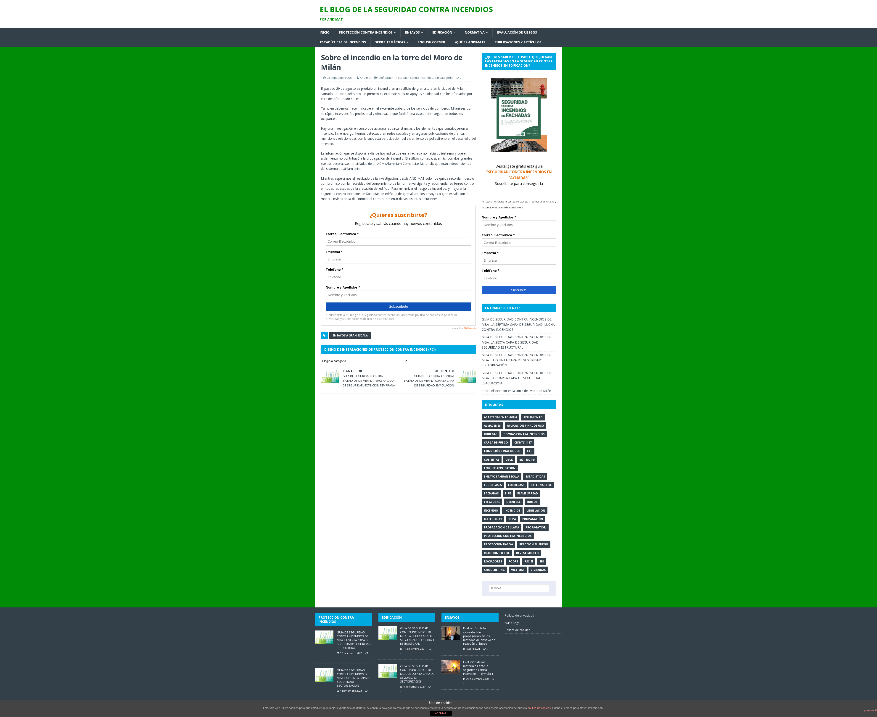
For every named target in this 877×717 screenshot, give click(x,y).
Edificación (442, 32)
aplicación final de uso (525, 426)
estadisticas (535, 476)
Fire (508, 493)
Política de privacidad (519, 615)
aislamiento (533, 417)
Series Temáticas (390, 42)
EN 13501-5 (527, 460)
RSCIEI (528, 561)
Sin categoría (444, 78)
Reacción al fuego (533, 544)
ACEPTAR (440, 713)
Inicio (325, 32)
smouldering (494, 570)
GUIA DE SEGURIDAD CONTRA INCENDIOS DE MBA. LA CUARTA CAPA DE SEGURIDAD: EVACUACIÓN (517, 378)
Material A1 (493, 519)
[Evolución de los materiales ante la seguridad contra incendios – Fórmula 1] (450, 671)
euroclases (493, 485)
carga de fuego (496, 442)
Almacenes (492, 426)
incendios (512, 510)
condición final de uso (502, 451)
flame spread (527, 493)
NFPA (512, 519)
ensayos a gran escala (350, 335)
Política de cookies (517, 630)
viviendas (538, 570)
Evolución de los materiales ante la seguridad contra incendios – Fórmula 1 (478, 668)
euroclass (516, 485)
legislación (536, 510)
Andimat (365, 78)
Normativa (475, 32)
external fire (541, 485)
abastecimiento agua (500, 417)
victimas (517, 570)
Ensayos (412, 32)
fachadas (491, 493)
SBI (541, 561)
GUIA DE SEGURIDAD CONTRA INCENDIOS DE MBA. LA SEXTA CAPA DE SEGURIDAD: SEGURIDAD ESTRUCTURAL (517, 342)
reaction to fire (497, 553)
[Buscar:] (518, 588)
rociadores (493, 561)
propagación (532, 519)
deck (509, 460)
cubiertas (491, 460)
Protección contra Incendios (507, 536)
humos (532, 502)
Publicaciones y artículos (518, 42)
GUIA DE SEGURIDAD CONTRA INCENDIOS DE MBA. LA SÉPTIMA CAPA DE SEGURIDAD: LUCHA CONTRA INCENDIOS (518, 324)
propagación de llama (501, 527)
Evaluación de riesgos (517, 32)
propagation (536, 527)
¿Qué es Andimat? (469, 42)
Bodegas (490, 434)
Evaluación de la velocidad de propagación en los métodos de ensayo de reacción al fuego (479, 636)
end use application (499, 468)
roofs (513, 561)
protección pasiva (498, 544)
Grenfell (513, 502)
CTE (529, 451)
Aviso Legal (512, 623)
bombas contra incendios (524, 434)
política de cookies (539, 708)
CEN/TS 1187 (523, 442)
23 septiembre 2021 (340, 78)
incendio (491, 510)
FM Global (492, 502)
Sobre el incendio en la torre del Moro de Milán (516, 391)
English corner (431, 42)
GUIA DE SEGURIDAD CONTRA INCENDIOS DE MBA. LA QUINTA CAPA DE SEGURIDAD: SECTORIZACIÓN (517, 360)
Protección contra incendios (366, 32)
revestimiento (527, 553)
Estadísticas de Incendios (343, 42)
